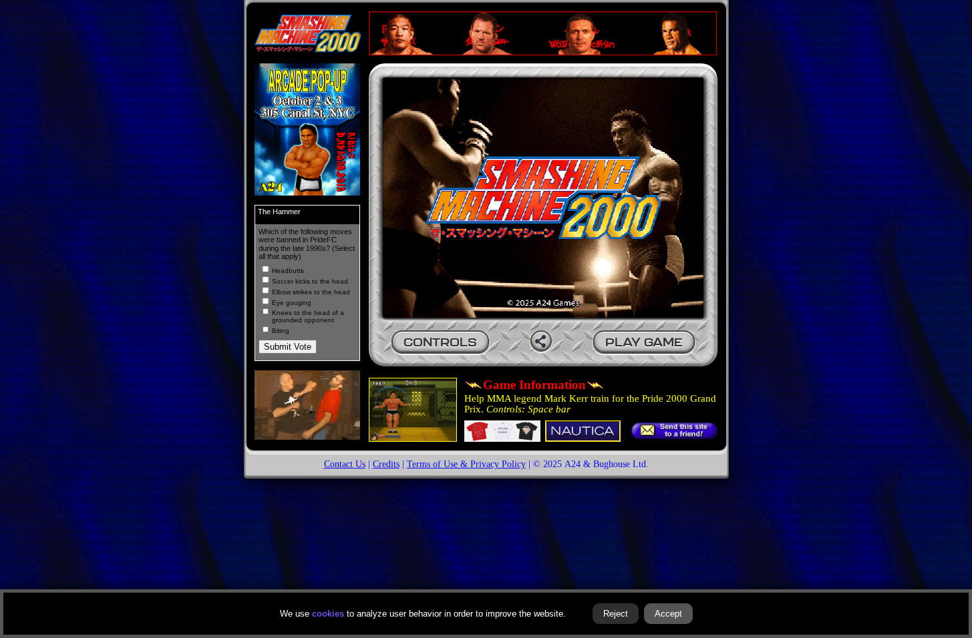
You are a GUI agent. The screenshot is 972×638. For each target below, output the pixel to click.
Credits (386, 463)
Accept (668, 614)
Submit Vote (287, 347)
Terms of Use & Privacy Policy (466, 463)
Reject (615, 614)
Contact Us (344, 463)
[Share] (541, 341)
